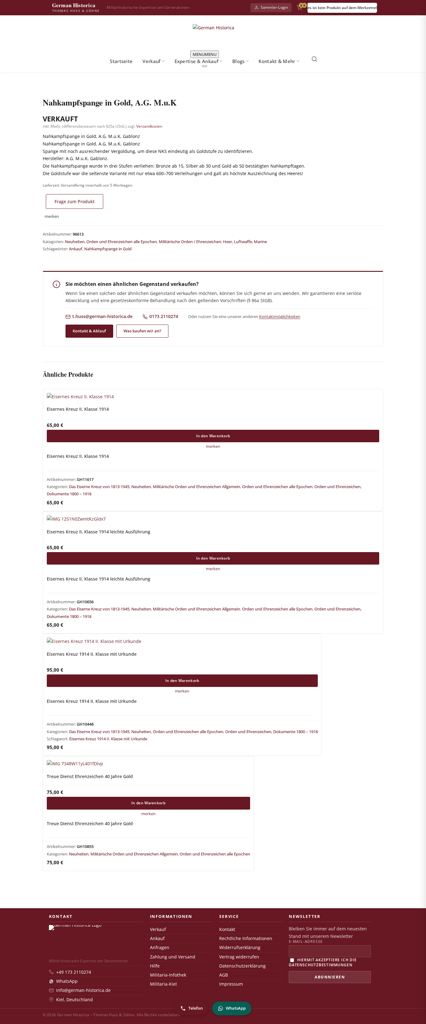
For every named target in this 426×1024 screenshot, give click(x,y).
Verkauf (151, 61)
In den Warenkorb (213, 436)
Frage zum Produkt (74, 201)
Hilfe (155, 966)
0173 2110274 (163, 316)
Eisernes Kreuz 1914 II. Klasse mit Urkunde (108, 739)
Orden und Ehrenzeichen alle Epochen (121, 241)
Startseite (121, 61)
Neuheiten (75, 241)
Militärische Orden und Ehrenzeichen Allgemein (196, 486)
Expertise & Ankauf (196, 61)
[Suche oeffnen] (314, 59)
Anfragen (159, 947)
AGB (223, 975)
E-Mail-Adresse (306, 941)
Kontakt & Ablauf (89, 331)
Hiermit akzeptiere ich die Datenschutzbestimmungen (323, 962)
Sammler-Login (274, 7)
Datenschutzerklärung (242, 966)
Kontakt (227, 929)
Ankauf (75, 249)
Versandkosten (149, 126)
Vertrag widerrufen (239, 957)
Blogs (238, 61)
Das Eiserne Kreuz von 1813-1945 (99, 486)
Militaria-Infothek (168, 975)
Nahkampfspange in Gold (108, 249)
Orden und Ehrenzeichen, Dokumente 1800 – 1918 (271, 731)
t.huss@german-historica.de (102, 316)
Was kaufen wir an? (142, 331)
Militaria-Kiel (163, 984)
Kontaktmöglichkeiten (279, 316)
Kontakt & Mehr (277, 61)
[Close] (204, 66)
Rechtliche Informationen (245, 938)
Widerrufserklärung (239, 947)
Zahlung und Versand (172, 957)
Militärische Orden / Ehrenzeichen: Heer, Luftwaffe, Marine (213, 241)
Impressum (231, 984)
